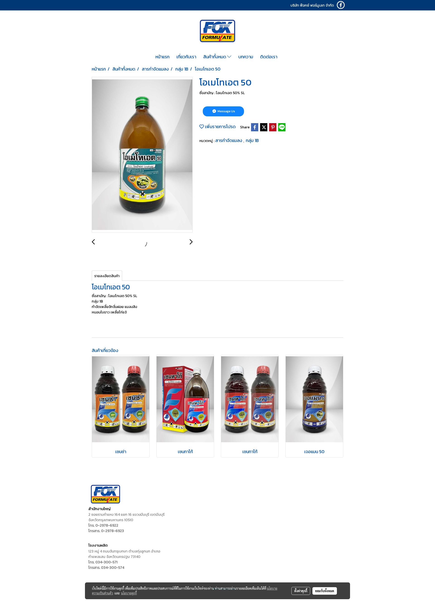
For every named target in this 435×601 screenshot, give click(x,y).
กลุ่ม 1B (252, 140)
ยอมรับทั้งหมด (324, 591)
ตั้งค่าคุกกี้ (300, 591)
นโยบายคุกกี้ (129, 593)
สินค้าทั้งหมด (215, 56)
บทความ (245, 56)
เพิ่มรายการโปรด (220, 126)
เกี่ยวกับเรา (186, 56)
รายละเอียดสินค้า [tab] (107, 276)
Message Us (226, 111)
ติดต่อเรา (268, 56)
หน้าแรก (162, 56)
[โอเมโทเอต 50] (142, 155)
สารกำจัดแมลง (229, 140)
